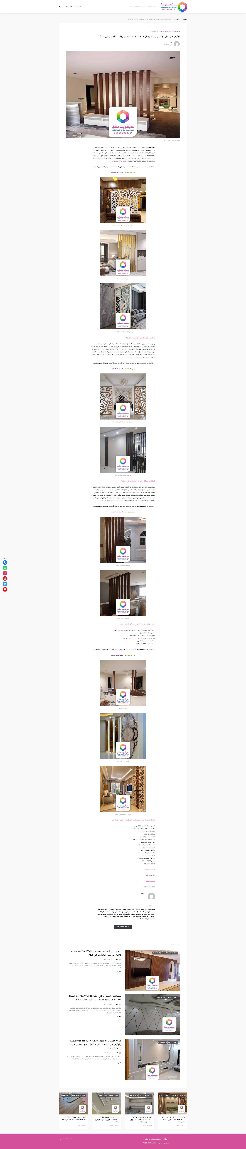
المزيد (119, 972)
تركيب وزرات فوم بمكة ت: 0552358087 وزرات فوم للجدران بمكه (107, 1120)
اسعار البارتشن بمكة (148, 910)
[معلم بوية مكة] (5, 578)
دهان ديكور (114, 912)
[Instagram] (5, 573)
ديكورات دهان (101, 914)
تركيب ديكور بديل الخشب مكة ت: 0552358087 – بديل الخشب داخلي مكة (173, 1120)
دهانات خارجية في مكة (120, 161)
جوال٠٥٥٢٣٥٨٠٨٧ (130, 173)
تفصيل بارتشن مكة (148, 912)
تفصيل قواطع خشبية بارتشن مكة (130, 912)
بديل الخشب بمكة (149, 869)
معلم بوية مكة (150, 881)
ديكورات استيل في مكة (135, 357)
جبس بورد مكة (105, 501)
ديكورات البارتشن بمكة (114, 914)
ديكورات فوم (103, 1096)
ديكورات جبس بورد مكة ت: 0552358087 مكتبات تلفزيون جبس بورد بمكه (141, 1120)
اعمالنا (72, 6)
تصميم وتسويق (163, 1143)
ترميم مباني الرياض (149, 887)
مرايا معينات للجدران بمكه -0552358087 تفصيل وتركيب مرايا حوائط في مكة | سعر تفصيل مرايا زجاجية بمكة (95, 1045)
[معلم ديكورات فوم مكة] (5, 584)
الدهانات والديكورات (133, 910)
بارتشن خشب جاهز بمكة (118, 910)
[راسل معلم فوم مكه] (5, 568)
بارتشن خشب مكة (103, 910)
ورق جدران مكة (150, 875)
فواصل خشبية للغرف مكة (137, 917)
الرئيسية (78, 6)
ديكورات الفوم (113, 1096)
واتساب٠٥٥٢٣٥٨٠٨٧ (117, 173)
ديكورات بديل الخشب (170, 953)
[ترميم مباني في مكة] (5, 589)
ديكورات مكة (164, 31)
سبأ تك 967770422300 (150, 1143)
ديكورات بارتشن (174, 31)
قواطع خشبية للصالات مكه (146, 919)
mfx (171, 42)
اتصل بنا (66, 6)
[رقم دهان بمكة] (5, 562)
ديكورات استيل (172, 998)
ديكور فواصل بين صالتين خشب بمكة (135, 914)
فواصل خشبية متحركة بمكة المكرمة (116, 917)
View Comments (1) (123, 927)
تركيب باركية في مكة (78, 1096)
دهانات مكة (151, 914)
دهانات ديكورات (105, 912)
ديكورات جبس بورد (145, 1096)
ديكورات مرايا (172, 1042)
